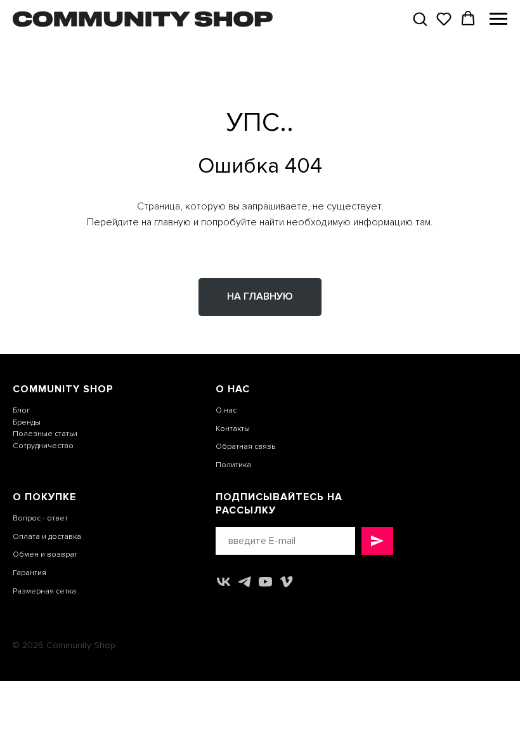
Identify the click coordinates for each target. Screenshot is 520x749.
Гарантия (29, 573)
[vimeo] (286, 582)
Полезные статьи (45, 434)
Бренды (27, 422)
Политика (233, 465)
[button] (419, 18)
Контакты (233, 429)
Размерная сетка (44, 591)
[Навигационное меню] (498, 19)
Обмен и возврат (45, 554)
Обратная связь (245, 446)
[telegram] (244, 582)
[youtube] (265, 582)
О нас (226, 410)
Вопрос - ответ (40, 518)
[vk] (223, 582)
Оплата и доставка (47, 536)
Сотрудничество (43, 446)
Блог (21, 410)
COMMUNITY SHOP (63, 389)
